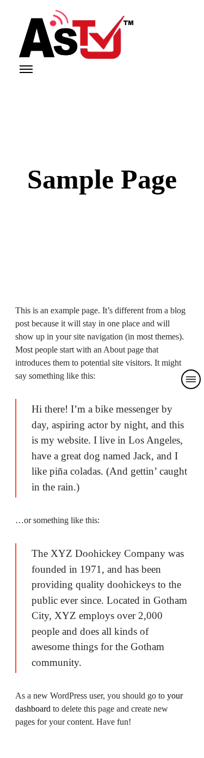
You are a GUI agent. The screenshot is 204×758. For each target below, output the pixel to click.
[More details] (191, 379)
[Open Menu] (26, 69)
